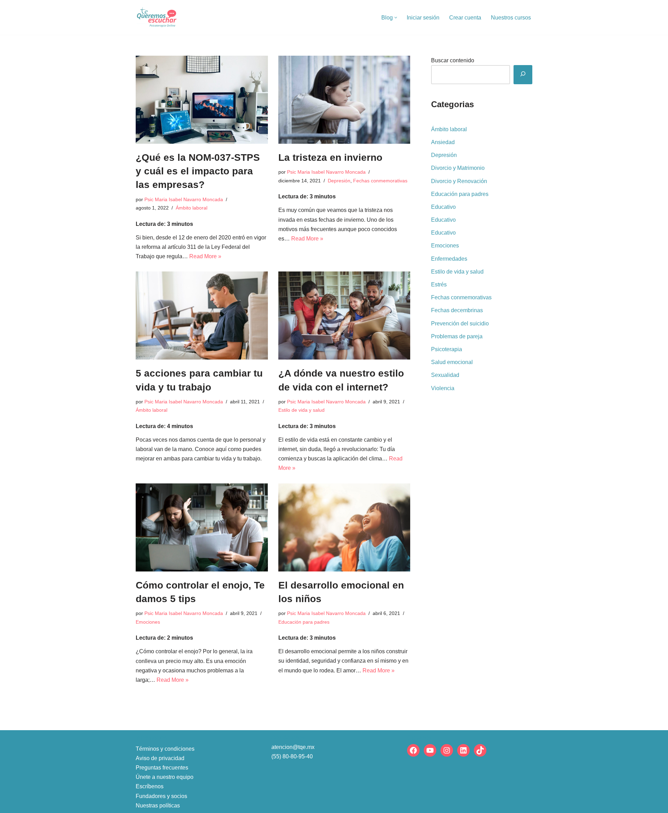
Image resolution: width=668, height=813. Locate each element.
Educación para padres (303, 622)
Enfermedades (449, 259)
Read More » (205, 256)
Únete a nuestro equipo (164, 777)
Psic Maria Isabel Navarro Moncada (183, 199)
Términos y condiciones (165, 749)
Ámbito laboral (191, 208)
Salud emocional (452, 362)
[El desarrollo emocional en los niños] (344, 527)
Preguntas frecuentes (162, 768)
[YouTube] (430, 750)
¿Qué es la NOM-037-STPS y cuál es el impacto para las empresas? (198, 171)
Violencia (442, 388)
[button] (396, 17)
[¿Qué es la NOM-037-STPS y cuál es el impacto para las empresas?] (202, 100)
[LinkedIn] (463, 750)
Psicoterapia (446, 349)
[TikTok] (480, 750)
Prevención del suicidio (460, 323)
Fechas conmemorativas (380, 180)
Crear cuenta (465, 18)
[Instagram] (446, 750)
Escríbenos (150, 786)
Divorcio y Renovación (459, 181)
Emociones (148, 622)
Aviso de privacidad (160, 758)
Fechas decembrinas (457, 310)
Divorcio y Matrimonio (458, 168)
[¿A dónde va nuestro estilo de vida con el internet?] (344, 315)
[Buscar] (523, 74)
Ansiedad (443, 142)
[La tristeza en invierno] (344, 100)
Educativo (443, 207)
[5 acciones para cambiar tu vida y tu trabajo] (202, 315)
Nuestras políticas (158, 805)
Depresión (339, 180)
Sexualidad (445, 375)
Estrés (439, 284)
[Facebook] (413, 750)
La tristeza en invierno (330, 157)
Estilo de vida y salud (301, 410)
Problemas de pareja (457, 336)
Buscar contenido (452, 60)
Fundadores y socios (161, 796)
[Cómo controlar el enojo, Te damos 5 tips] (202, 527)
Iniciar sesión (423, 18)
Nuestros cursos (511, 18)
